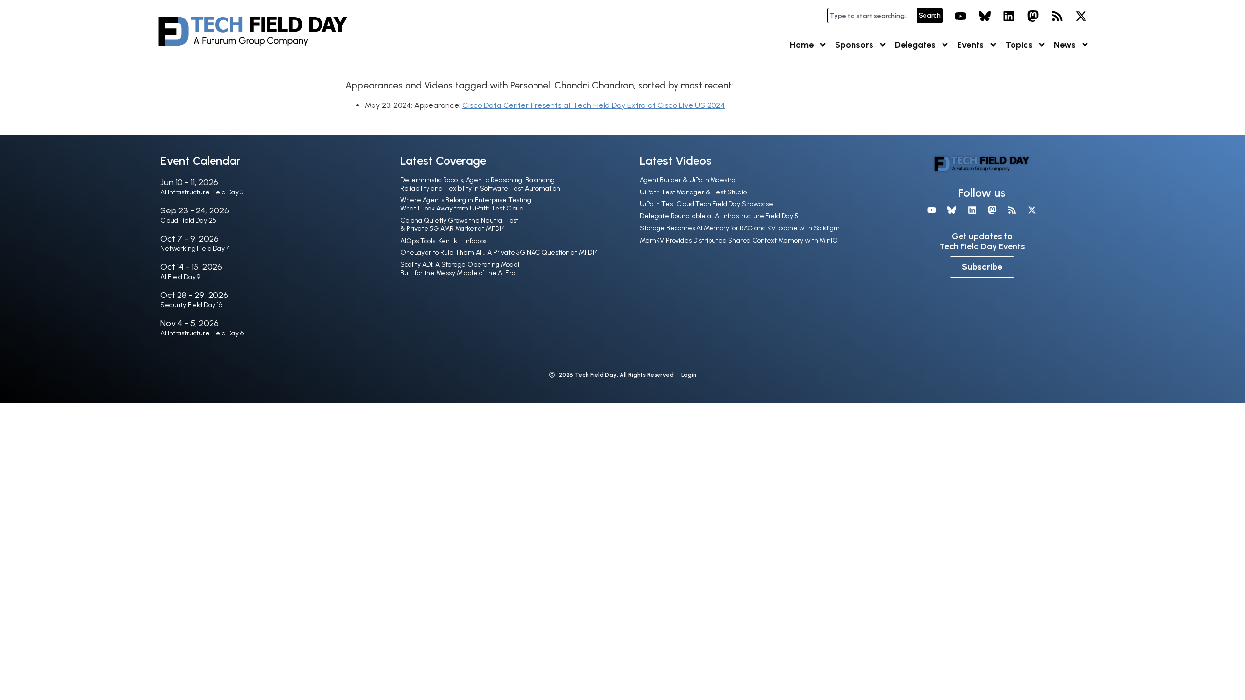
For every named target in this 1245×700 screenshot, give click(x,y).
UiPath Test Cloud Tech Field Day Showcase (706, 204)
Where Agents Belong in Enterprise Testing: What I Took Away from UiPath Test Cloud (466, 204)
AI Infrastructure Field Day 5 (202, 192)
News (1065, 44)
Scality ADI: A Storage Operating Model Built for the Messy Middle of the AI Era (459, 269)
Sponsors (854, 44)
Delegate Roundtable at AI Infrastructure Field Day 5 (719, 216)
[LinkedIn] (1009, 16)
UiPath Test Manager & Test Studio (693, 192)
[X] (1081, 16)
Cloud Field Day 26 (188, 220)
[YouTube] (960, 16)
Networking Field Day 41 (196, 249)
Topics (1018, 44)
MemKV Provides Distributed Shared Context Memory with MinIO (739, 240)
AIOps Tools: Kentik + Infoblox (443, 241)
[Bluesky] (985, 16)
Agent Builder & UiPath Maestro (687, 180)
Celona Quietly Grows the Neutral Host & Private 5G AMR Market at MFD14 (459, 224)
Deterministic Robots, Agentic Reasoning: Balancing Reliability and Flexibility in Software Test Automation (480, 184)
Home (802, 44)
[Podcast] (1057, 16)
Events (970, 44)
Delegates (915, 44)
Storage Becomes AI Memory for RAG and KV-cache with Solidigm (740, 228)
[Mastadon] (1033, 16)
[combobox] (872, 15)
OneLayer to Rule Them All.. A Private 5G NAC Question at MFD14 (499, 252)
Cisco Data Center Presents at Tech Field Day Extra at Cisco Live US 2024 (593, 105)
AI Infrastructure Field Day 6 (202, 333)
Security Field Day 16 (191, 305)
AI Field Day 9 (180, 277)
